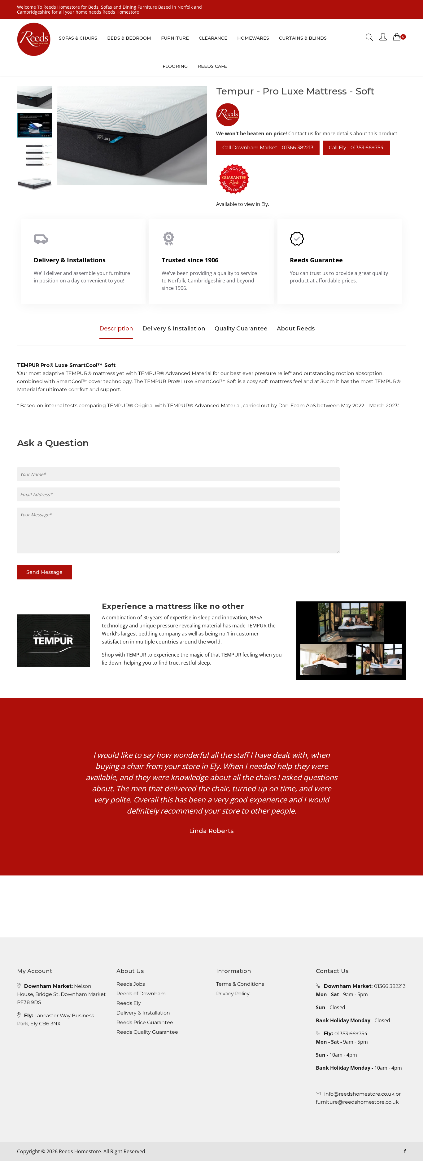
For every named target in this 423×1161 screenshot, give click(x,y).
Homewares (253, 38)
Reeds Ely (128, 1003)
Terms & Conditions (240, 984)
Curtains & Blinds (303, 38)
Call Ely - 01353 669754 (356, 148)
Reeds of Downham (141, 993)
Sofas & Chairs (78, 38)
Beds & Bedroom (129, 38)
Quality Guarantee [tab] (241, 328)
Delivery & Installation (143, 1012)
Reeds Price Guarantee (144, 1022)
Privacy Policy (233, 993)
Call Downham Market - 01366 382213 (267, 148)
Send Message (44, 572)
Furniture (175, 38)
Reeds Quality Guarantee (147, 1032)
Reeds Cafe (212, 66)
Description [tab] (116, 328)
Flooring (175, 66)
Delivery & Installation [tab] (173, 328)
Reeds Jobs (130, 984)
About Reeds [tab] (296, 328)
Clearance (213, 38)
